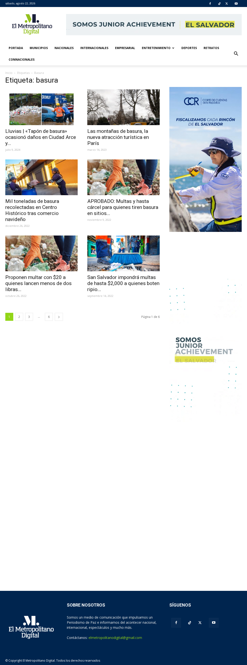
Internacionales (94, 48)
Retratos (211, 48)
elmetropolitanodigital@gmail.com (115, 637)
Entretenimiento (156, 48)
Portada (16, 48)
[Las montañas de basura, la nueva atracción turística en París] (123, 107)
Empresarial (125, 48)
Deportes (189, 48)
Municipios (39, 48)
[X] (226, 3)
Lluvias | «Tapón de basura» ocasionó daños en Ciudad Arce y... (40, 137)
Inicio (9, 73)
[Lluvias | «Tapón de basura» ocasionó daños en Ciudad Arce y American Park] (41, 107)
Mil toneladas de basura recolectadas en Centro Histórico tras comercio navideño (32, 210)
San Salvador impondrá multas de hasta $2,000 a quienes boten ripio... (123, 283)
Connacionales (21, 59)
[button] (236, 54)
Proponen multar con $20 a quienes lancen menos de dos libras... (38, 283)
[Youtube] (236, 3)
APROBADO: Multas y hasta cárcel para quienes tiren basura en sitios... (122, 207)
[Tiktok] (219, 3)
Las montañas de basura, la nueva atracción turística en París (118, 137)
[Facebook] (210, 3)
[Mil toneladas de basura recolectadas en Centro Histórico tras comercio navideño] (41, 177)
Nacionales (64, 48)
